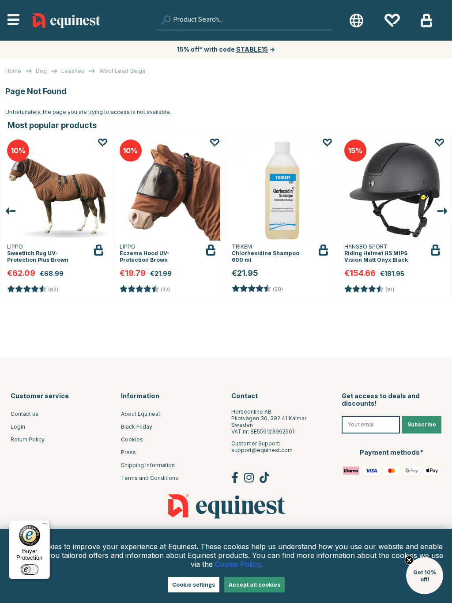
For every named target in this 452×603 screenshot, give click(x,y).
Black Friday (136, 426)
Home (13, 71)
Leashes (72, 71)
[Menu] (44, 525)
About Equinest (140, 414)
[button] (424, 575)
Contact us (24, 414)
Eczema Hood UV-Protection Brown (145, 256)
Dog (41, 71)
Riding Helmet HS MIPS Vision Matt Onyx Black (376, 256)
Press (128, 452)
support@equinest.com (262, 450)
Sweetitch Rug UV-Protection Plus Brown (37, 256)
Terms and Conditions (149, 478)
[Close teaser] (409, 560)
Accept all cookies (254, 584)
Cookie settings (193, 584)
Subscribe (421, 424)
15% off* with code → (226, 49)
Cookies (132, 439)
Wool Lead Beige (122, 71)
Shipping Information (148, 465)
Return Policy (28, 439)
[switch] (29, 569)
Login (18, 426)
